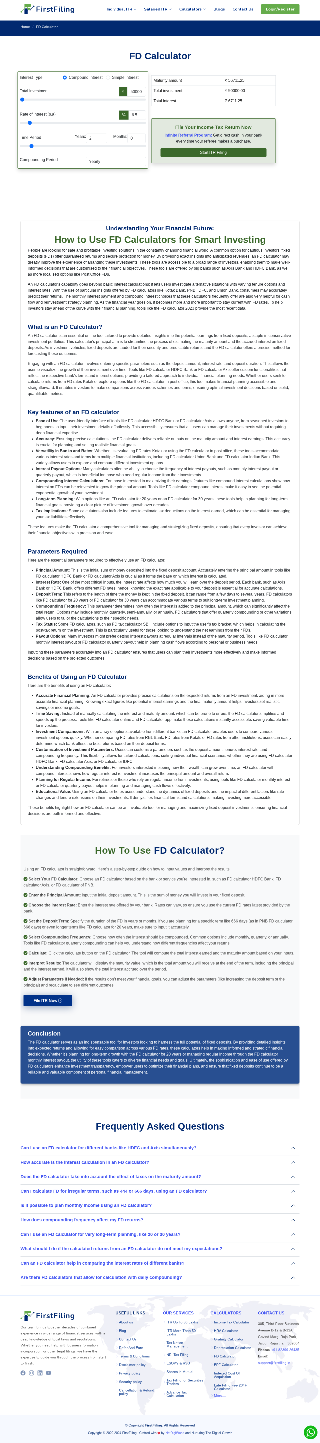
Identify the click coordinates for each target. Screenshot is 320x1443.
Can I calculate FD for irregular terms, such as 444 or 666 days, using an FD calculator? (113, 1191)
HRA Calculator (226, 1330)
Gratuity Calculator (229, 1339)
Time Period (30, 137)
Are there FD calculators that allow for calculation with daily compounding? (101, 1277)
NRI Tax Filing (177, 1354)
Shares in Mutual (179, 1371)
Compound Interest (85, 77)
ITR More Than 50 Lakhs (181, 1332)
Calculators (226, 1313)
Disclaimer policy (132, 1364)
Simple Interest (125, 77)
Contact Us (127, 1339)
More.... (220, 1395)
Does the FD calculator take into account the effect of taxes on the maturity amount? (110, 1176)
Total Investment (34, 91)
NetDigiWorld (175, 1433)
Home (25, 27)
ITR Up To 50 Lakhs (182, 1322)
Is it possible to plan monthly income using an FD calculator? (86, 1205)
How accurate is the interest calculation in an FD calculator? (84, 1162)
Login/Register (280, 9)
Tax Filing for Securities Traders (184, 1381)
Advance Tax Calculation (176, 1393)
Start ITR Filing (213, 152)
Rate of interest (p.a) (38, 114)
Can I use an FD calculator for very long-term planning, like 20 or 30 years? (100, 1234)
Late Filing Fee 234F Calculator (230, 1386)
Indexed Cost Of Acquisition (227, 1374)
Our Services (178, 1313)
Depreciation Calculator (232, 1347)
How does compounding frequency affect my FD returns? (81, 1219)
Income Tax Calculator (231, 1322)
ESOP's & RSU (178, 1363)
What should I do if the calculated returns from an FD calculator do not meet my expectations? (121, 1248)
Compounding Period (39, 160)
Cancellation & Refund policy (136, 1391)
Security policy (130, 1381)
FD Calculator (225, 1356)
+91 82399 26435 (285, 1350)
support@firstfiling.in (274, 1363)
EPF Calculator (226, 1364)
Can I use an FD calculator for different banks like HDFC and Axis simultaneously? (108, 1147)
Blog (122, 1330)
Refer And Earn (131, 1347)
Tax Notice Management (177, 1344)
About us (126, 1322)
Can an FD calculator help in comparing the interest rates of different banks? (102, 1263)
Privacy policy (129, 1373)
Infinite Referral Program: (188, 135)
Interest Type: (32, 77)
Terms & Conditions (134, 1356)
